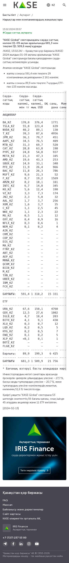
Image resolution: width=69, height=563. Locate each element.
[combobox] (50, 5)
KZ (53, 4)
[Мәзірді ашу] (4, 5)
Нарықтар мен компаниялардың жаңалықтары (33, 19)
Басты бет (9, 14)
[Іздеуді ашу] (64, 5)
